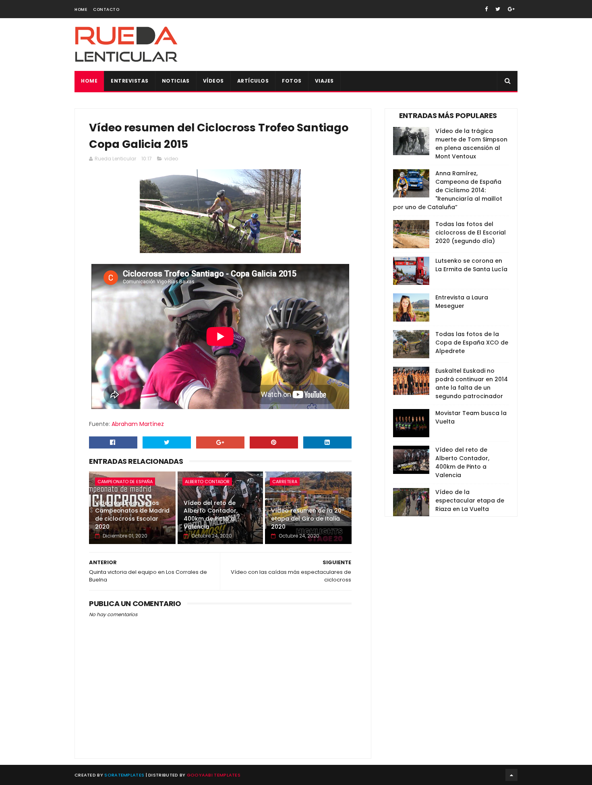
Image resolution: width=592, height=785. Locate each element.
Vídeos (213, 80)
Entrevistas (130, 80)
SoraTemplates (124, 775)
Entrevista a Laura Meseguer (461, 301)
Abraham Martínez (138, 424)
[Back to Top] (511, 775)
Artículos (253, 80)
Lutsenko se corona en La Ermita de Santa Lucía (471, 265)
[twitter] (498, 9)
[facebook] (486, 9)
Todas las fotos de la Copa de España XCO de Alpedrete (471, 342)
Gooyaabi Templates (213, 775)
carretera (284, 481)
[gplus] (511, 9)
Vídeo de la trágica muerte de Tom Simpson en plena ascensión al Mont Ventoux (471, 143)
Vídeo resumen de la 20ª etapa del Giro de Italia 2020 (307, 518)
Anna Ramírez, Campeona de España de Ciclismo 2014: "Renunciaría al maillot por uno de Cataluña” (447, 190)
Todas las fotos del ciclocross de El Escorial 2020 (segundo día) (470, 232)
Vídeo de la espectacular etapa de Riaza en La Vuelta (469, 500)
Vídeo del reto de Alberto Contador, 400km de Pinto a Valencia (211, 515)
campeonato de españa (125, 481)
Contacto (106, 9)
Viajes (324, 80)
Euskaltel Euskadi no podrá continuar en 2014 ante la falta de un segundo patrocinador (471, 383)
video (171, 158)
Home (81, 9)
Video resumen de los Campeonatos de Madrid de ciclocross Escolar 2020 (132, 515)
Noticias (176, 80)
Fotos (292, 80)
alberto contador (207, 481)
